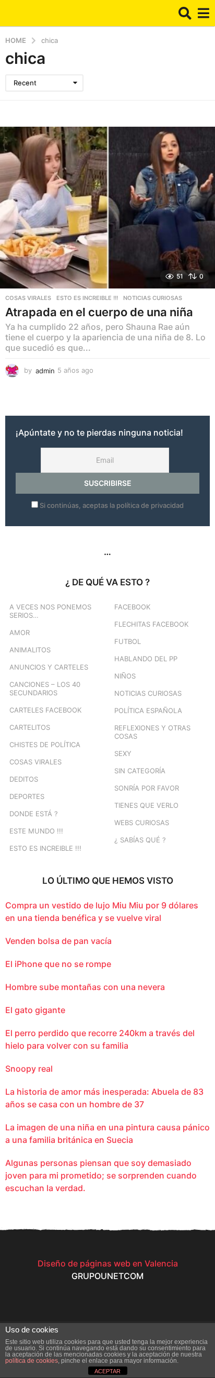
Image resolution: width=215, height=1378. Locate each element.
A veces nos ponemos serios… (50, 611)
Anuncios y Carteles (48, 667)
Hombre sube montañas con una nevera (85, 987)
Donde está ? (33, 813)
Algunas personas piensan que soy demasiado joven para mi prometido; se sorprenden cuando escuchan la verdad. (101, 1175)
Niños (125, 676)
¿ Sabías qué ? (140, 840)
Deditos (23, 779)
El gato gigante (35, 1010)
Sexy (123, 753)
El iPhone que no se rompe (58, 964)
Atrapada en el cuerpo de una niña (99, 312)
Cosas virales (28, 298)
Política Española (148, 710)
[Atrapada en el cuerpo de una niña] (107, 207)
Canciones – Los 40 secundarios (44, 688)
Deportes (26, 796)
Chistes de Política (44, 744)
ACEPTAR (107, 1371)
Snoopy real (29, 1068)
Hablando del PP (145, 658)
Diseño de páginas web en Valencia (108, 1263)
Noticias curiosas (152, 298)
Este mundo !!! (36, 831)
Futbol (127, 641)
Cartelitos (29, 727)
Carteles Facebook (45, 710)
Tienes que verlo (146, 805)
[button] (185, 13)
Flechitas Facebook (151, 624)
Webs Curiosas (141, 822)
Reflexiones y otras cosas (152, 732)
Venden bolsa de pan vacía (58, 941)
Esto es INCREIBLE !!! (87, 298)
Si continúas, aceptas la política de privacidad (111, 505)
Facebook (132, 607)
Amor (19, 632)
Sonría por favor (146, 788)
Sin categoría (139, 770)
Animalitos (30, 650)
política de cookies (31, 1360)
